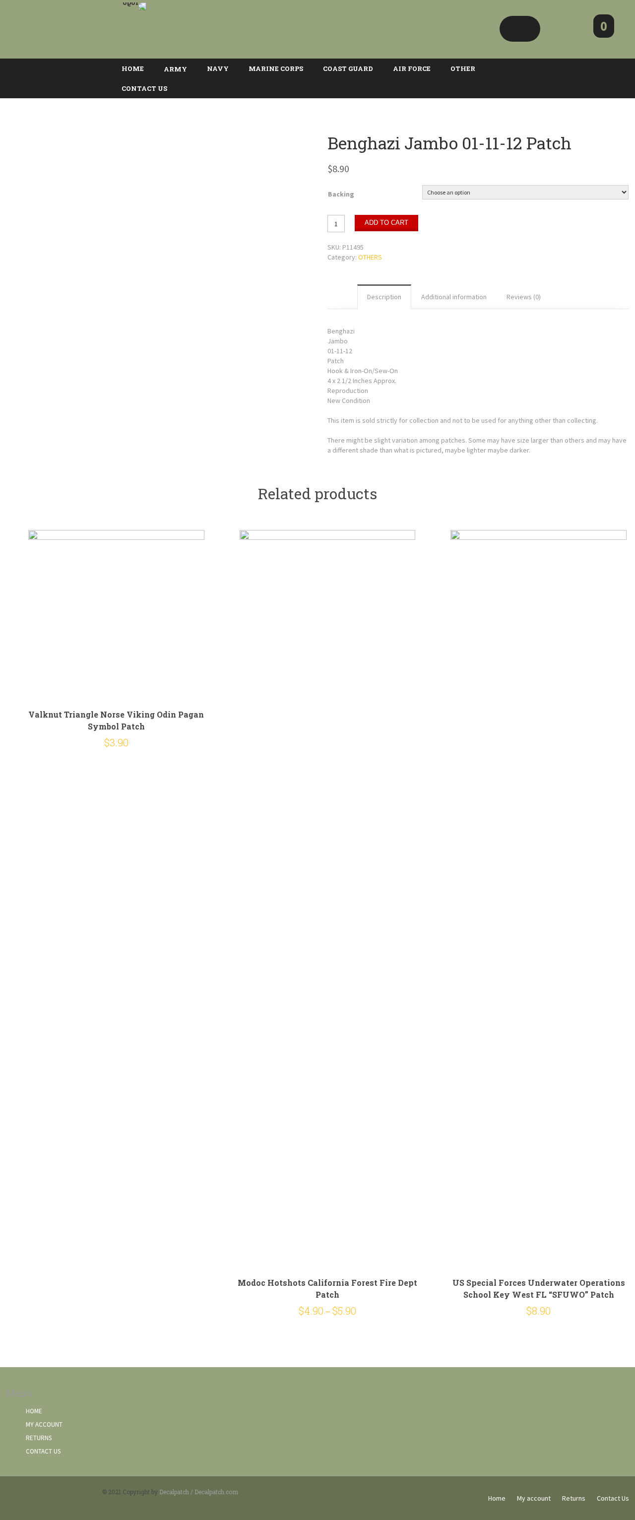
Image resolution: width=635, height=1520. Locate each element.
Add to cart (386, 222)
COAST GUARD (348, 68)
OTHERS (370, 257)
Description (384, 296)
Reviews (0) (524, 296)
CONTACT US (144, 88)
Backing (341, 194)
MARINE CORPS (276, 68)
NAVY (218, 68)
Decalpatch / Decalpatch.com (198, 1492)
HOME (133, 68)
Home (34, 1411)
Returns (39, 1438)
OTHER (462, 68)
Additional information (454, 296)
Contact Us (43, 1451)
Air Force (412, 68)
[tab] (384, 296)
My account (44, 1424)
